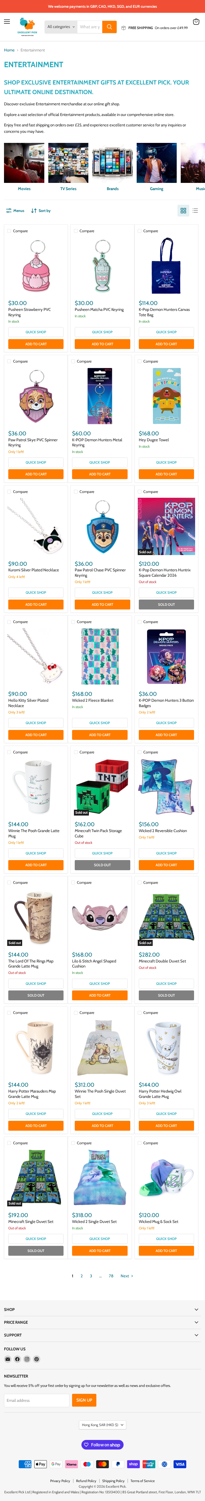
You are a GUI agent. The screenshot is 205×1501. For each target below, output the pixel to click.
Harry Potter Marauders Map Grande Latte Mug (32, 1094)
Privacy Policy (60, 1481)
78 (111, 1276)
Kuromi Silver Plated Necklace (33, 570)
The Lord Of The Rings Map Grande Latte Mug (30, 964)
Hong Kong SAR (100, 1425)
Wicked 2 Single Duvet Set (94, 1221)
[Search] (109, 27)
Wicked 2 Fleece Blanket (92, 700)
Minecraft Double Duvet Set (162, 961)
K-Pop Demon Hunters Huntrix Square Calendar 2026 (165, 573)
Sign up (84, 1400)
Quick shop (36, 332)
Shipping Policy (113, 1481)
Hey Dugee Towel (154, 440)
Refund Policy (86, 1481)
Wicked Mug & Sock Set (158, 1221)
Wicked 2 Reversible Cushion (163, 830)
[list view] (195, 210)
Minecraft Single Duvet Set (30, 1221)
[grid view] (183, 210)
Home (9, 50)
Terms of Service (143, 1481)
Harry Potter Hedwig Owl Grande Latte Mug (160, 1094)
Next (125, 1276)
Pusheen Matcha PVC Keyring (99, 309)
